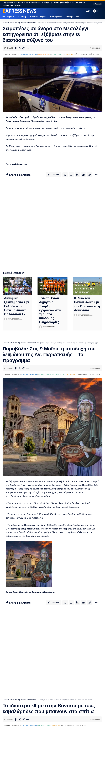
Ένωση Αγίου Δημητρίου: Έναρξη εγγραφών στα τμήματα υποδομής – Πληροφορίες (50, 310)
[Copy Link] (23, 48)
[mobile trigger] (100, 11)
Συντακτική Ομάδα (11, 54)
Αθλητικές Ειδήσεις (14, 289)
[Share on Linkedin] (77, 174)
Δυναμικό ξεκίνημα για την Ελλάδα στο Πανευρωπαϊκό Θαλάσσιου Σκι (16, 306)
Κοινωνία (69, 54)
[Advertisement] (52, 221)
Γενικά (8, 292)
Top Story (60, 286)
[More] (27, 48)
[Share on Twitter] (19, 48)
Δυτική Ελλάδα (57, 54)
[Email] (83, 174)
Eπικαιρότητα (44, 54)
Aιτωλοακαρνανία (29, 54)
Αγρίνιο (24, 286)
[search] (83, 11)
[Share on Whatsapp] (71, 174)
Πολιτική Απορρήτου (62, 2)
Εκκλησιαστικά (59, 374)
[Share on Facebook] (15, 48)
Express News (19, 11)
